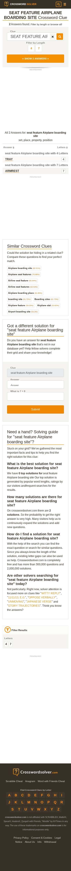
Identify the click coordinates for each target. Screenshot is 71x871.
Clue (13, 31)
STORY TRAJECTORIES (24, 605)
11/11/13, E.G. (16, 597)
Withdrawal (50, 841)
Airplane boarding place (25, 293)
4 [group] (6, 644)
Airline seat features (23, 287)
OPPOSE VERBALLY (42, 597)
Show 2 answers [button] (35, 58)
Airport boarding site (23, 311)
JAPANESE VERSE (39, 601)
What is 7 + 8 (17, 391)
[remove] (52, 36)
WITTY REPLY (50, 593)
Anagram (30, 781)
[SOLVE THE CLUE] (60, 36)
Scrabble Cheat (14, 781)
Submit (35, 409)
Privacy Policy (21, 837)
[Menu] (64, 4)
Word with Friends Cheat (51, 781)
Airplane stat (48, 305)
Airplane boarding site (24, 268)
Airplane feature (20, 305)
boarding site (19, 299)
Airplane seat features (24, 274)
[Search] (58, 4)
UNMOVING (15, 601)
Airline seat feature (22, 280)
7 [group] (10, 644)
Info (39, 841)
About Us (30, 841)
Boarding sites (46, 299)
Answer (14, 379)
